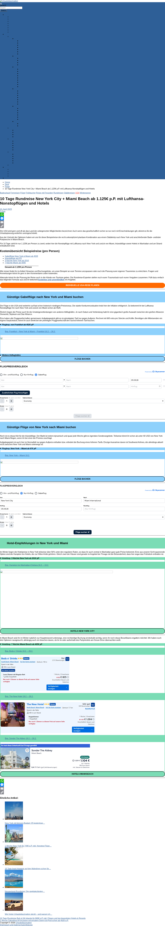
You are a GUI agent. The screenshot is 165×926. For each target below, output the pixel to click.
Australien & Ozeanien (19, 165)
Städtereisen (15, 21)
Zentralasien (19, 150)
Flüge (12, 17)
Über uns (9, 178)
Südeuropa (19, 56)
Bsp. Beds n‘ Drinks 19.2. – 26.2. (19, 651)
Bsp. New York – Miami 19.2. (17, 455)
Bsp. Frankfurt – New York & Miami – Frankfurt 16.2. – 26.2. (30, 332)
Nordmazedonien (26, 87)
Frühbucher (31, 193)
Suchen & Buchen (12, 167)
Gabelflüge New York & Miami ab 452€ (21, 256)
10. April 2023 (6, 209)
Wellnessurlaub (16, 23)
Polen (21, 47)
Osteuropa (18, 121)
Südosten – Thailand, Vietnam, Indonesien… (33, 141)
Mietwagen (14, 176)
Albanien (23, 78)
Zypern (22, 80)
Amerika (13, 128)
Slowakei (23, 52)
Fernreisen (15, 193)
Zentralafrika (19, 163)
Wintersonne (85, 193)
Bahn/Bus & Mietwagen (20, 30)
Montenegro (24, 76)
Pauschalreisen (16, 169)
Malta (21, 65)
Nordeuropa (19, 89)
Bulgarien (23, 73)
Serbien (22, 84)
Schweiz (23, 45)
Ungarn (22, 54)
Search (3, 5)
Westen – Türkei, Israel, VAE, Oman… (30, 145)
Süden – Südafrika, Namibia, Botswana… (32, 158)
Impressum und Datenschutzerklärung (16, 925)
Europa (13, 36)
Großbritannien (25, 110)
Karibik (17, 132)
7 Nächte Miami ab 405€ (15, 263)
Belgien (22, 117)
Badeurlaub (15, 19)
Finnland (23, 97)
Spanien (23, 58)
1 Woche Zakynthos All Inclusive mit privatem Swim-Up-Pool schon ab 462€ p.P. (34, 920)
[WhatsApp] (82, 214)
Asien (12, 139)
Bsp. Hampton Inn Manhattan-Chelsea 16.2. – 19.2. (27, 565)
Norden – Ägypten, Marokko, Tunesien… (31, 154)
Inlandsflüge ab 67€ (13, 258)
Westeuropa (19, 106)
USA (77, 193)
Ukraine (22, 126)
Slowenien (24, 82)
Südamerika (19, 137)
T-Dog (2, 211)
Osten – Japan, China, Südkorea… (29, 143)
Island (22, 100)
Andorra (22, 119)
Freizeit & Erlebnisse (19, 32)
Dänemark (23, 91)
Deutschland (24, 41)
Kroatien (23, 71)
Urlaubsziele (10, 34)
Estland (22, 102)
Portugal (23, 63)
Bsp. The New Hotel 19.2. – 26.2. (19, 696)
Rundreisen (15, 25)
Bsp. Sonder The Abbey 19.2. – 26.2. (20, 738)
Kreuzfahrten (15, 28)
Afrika (12, 152)
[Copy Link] (82, 226)
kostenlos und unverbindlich (51, 280)
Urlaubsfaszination (24, 923)
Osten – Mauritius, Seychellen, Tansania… (32, 156)
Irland (21, 113)
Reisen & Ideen (11, 15)
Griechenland (25, 69)
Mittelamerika (20, 134)
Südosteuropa (20, 67)
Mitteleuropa (19, 39)
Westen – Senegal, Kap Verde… (28, 161)
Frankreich (24, 108)
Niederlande (24, 115)
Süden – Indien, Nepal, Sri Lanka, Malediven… (34, 148)
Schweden (24, 93)
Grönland (23, 104)
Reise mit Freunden (44, 193)
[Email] (82, 222)
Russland (23, 124)
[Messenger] (82, 218)
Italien (22, 60)
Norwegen (23, 95)
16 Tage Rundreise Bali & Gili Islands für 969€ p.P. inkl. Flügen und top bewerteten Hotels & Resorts (43, 918)
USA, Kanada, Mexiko (23, 130)
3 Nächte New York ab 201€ (17, 261)
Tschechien (24, 49)
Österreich (23, 43)
